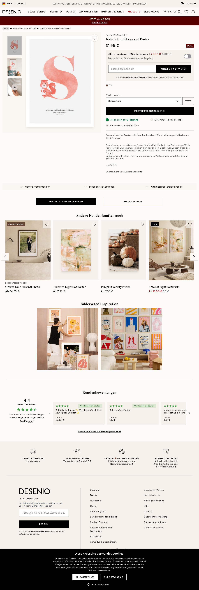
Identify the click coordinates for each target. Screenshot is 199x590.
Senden (43, 524)
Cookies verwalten (154, 527)
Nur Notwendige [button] (113, 577)
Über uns (95, 490)
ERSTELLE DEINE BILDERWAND (66, 201)
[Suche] (179, 11)
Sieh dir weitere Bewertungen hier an (99, 431)
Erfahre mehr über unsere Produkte (124, 171)
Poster (70, 11)
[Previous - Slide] (5, 257)
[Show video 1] (14, 87)
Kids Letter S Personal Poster (55, 28)
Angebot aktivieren (173, 69)
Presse (93, 495)
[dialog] (99, 569)
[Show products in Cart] (193, 12)
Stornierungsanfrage (155, 522)
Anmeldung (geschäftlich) (103, 542)
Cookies (148, 511)
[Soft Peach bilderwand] (67, 339)
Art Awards (96, 536)
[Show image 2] (14, 67)
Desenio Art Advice (154, 490)
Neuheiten (56, 11)
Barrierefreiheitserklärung (103, 516)
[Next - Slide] (194, 257)
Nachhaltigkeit (97, 511)
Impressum (96, 500)
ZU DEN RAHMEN (133, 201)
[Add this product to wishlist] (94, 38)
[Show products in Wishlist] (186, 12)
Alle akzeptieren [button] (85, 577)
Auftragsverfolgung (154, 500)
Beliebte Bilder (37, 11)
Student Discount (99, 522)
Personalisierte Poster (24, 28)
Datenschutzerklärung (135, 77)
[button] (188, 101)
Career (93, 506)
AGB (146, 506)
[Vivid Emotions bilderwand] (131, 339)
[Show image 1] (14, 45)
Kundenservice (152, 495)
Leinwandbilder (88, 11)
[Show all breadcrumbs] (5, 28)
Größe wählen (113, 95)
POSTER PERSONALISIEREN (149, 111)
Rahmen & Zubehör (112, 11)
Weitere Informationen (99, 570)
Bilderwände (151, 11)
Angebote (134, 11)
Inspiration (170, 11)
